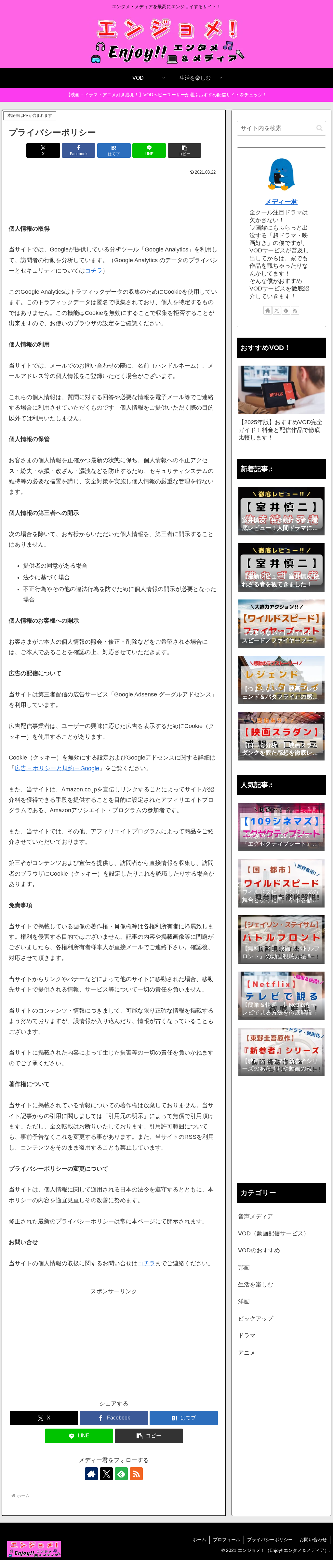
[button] (184, 150)
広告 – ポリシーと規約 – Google (57, 768)
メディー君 (281, 201)
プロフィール (226, 1539)
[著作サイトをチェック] (91, 1473)
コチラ (93, 270)
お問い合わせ (313, 1539)
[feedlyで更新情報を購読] (121, 1473)
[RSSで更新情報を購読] (136, 1473)
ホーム (199, 1539)
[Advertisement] (114, 196)
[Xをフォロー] (106, 1473)
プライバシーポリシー (270, 1539)
